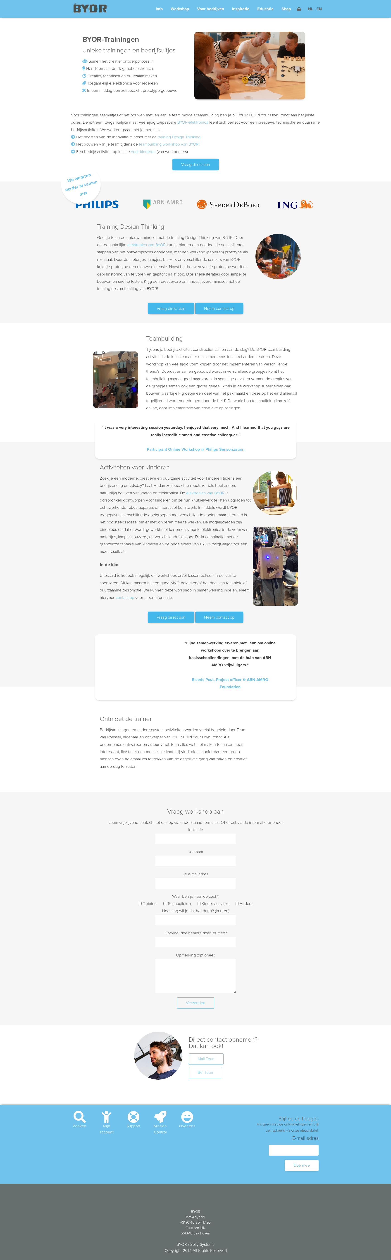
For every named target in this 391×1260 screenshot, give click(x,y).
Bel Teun (205, 1073)
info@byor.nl (195, 1217)
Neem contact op (219, 309)
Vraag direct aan (195, 165)
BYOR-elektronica (192, 122)
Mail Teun (206, 1059)
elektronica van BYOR (146, 245)
